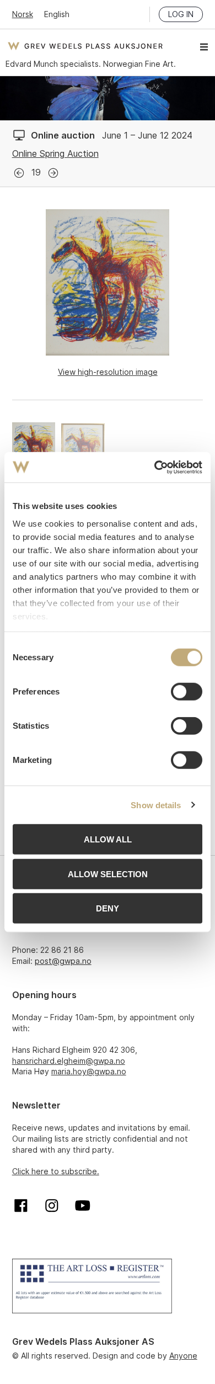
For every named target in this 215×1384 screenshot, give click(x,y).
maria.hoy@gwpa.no (88, 1071)
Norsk (22, 14)
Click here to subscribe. (55, 1171)
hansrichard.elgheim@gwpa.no (68, 1060)
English (56, 14)
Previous (19, 173)
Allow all (108, 839)
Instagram (52, 1206)
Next (53, 173)
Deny (107, 908)
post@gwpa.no (63, 961)
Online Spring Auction (55, 153)
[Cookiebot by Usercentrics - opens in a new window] (154, 467)
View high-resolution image (108, 372)
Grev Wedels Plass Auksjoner (85, 46)
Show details (156, 804)
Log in (181, 14)
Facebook (21, 1206)
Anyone (183, 1355)
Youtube (83, 1206)
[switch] (186, 692)
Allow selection (108, 873)
